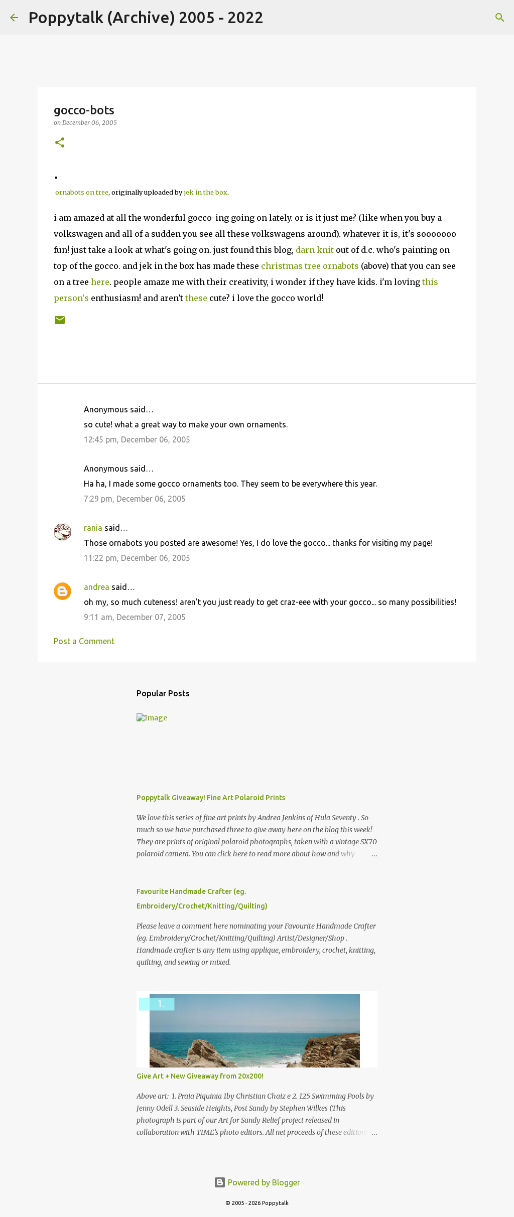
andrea (96, 586)
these (196, 298)
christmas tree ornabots (310, 266)
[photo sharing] (56, 176)
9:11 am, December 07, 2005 (135, 617)
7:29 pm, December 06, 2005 (135, 498)
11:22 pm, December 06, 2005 (137, 557)
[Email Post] (60, 324)
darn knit (315, 250)
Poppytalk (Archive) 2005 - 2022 (146, 17)
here (100, 282)
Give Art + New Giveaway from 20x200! (200, 1076)
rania (93, 527)
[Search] (278, 18)
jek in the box (205, 192)
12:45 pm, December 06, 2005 (137, 439)
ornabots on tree (81, 192)
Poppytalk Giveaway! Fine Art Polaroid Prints (211, 798)
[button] (60, 143)
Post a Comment (84, 641)
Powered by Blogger (263, 1182)
